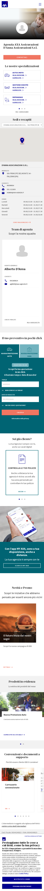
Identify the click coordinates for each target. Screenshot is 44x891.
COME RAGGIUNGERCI (22, 222)
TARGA (4, 380)
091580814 (10, 185)
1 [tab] (19, 109)
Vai (7, 809)
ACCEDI (22, 492)
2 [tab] (22, 109)
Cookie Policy (23, 874)
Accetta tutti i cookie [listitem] (22, 879)
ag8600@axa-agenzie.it (18, 284)
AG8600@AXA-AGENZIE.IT (15, 193)
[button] (22, 140)
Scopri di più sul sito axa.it (14, 735)
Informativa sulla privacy (20, 418)
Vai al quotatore (20, 75)
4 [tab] (23, 816)
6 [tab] (29, 816)
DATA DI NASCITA (8, 395)
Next (41, 790)
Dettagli (8, 667)
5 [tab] (26, 816)
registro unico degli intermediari (14, 826)
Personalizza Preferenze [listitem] (22, 886)
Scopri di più (18, 78)
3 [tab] (25, 109)
